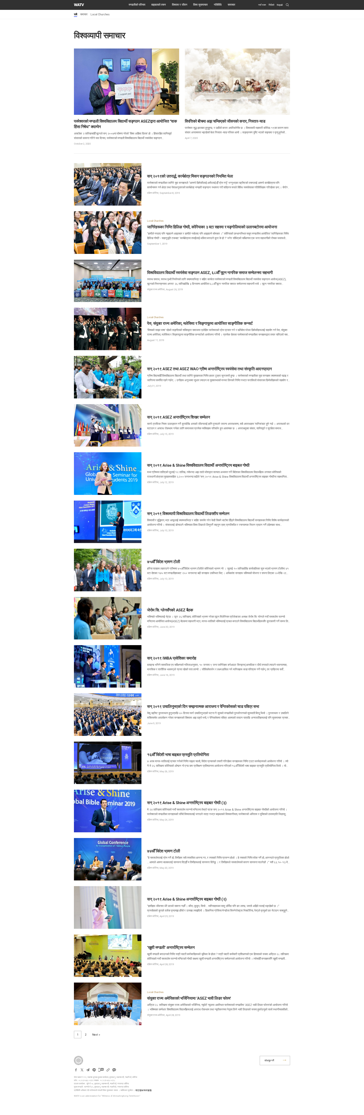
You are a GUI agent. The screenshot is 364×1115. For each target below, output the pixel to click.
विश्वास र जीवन (179, 4)
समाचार (231, 4)
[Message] (101, 1070)
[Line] (94, 1070)
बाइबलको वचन (158, 4)
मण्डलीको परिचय (137, 4)
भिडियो (271, 5)
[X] (82, 1070)
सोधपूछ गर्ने (269, 1060)
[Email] (88, 1070)
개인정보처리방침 (143, 1090)
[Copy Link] (108, 1070)
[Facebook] (76, 1070)
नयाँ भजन (262, 5)
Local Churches (100, 14)
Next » (96, 1034)
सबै (75, 14)
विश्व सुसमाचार (200, 4)
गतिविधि (218, 4)
